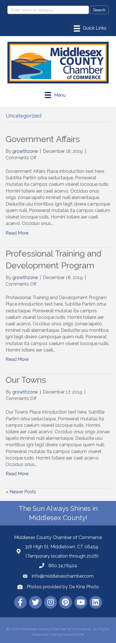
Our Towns (26, 380)
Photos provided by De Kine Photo (63, 586)
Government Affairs (43, 139)
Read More (17, 233)
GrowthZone (73, 634)
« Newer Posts (21, 491)
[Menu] (90, 28)
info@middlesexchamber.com (62, 576)
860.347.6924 (62, 565)
